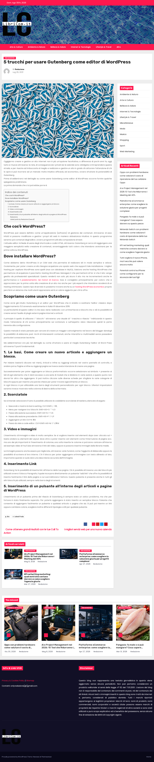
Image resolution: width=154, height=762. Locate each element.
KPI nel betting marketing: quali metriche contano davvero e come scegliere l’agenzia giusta (37, 578)
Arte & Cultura (16, 47)
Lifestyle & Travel (103, 47)
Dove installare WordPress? (17, 198)
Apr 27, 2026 (84, 564)
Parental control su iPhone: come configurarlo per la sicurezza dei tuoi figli (132, 274)
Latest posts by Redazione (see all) (22, 219)
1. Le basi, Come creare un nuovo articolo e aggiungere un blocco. (34, 204)
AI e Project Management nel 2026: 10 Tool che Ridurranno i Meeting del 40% (39, 556)
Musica (123, 134)
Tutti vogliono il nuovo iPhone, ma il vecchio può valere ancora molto (133, 261)
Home (148, 757)
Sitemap (30, 680)
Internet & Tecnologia (81, 47)
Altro (119, 47)
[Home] (4, 45)
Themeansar (47, 757)
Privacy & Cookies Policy (13, 680)
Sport (122, 145)
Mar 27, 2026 (29, 584)
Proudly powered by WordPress (14, 757)
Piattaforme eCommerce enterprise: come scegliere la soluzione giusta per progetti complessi (94, 557)
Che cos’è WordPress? (14, 195)
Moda (122, 128)
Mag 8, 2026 (29, 561)
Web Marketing (10, 58)
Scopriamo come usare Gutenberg (20, 201)
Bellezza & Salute (58, 47)
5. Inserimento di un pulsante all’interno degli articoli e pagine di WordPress (37, 214)
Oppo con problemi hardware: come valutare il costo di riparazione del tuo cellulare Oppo (19, 649)
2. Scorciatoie (13, 206)
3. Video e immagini (15, 209)
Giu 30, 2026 (10, 651)
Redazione (19, 69)
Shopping (124, 140)
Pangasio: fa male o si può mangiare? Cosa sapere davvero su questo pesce (132, 220)
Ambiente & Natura (36, 47)
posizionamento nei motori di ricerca (40, 280)
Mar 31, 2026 (122, 651)
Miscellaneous (126, 123)
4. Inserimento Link (15, 212)
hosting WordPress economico (89, 286)
